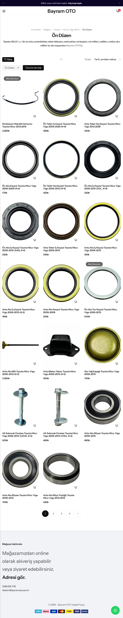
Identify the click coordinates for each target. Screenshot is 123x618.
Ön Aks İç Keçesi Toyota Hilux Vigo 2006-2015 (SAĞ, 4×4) (20, 249)
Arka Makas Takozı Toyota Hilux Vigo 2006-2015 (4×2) (59, 373)
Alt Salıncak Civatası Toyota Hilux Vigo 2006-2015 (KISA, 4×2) (60, 434)
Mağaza (47, 29)
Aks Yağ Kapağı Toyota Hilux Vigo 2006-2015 (101, 373)
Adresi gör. (14, 577)
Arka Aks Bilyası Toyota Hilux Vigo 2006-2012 (20, 496)
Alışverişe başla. (75, 3)
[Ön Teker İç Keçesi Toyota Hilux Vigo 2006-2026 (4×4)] (61, 97)
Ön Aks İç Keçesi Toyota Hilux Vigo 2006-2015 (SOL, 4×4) (102, 187)
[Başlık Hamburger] (5, 11)
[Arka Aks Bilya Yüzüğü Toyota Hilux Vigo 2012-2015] (61, 469)
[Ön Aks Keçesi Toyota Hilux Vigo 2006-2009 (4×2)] (20, 159)
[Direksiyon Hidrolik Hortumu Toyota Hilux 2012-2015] (20, 97)
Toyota (57, 29)
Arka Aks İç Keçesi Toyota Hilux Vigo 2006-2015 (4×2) (18, 311)
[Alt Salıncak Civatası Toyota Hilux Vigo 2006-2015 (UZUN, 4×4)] (20, 407)
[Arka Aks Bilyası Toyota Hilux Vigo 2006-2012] (20, 469)
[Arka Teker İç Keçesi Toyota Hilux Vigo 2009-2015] (61, 221)
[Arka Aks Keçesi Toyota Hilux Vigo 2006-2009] (61, 283)
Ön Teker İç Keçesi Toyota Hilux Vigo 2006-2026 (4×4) (59, 125)
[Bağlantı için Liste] (61, 59)
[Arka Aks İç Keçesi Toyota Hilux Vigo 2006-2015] (102, 221)
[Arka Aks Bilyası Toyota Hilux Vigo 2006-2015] (102, 407)
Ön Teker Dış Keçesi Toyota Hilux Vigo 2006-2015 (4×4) (60, 187)
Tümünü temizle (33, 67)
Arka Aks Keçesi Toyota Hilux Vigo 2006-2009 (61, 311)
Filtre (9, 59)
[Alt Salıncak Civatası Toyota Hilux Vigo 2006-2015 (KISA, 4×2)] (61, 407)
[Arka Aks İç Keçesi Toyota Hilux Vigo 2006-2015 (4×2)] (20, 283)
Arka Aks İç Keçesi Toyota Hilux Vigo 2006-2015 (100, 249)
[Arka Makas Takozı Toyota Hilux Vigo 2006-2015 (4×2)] (61, 345)
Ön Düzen (9, 67)
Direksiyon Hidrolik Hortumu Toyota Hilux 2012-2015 (17, 125)
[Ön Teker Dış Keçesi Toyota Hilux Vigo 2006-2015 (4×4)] (61, 159)
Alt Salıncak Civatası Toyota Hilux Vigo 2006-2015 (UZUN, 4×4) (19, 434)
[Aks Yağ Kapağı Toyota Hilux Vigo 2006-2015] (102, 345)
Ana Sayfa (35, 29)
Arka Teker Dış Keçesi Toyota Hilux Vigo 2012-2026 (102, 125)
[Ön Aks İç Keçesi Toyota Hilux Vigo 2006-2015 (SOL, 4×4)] (102, 159)
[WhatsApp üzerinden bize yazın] (115, 610)
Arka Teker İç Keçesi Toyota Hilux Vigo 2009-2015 (60, 249)
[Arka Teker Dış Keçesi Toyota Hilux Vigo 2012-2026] (102, 97)
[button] (3, 3)
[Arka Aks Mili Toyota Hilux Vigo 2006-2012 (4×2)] (20, 345)
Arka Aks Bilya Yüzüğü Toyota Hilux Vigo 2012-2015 (58, 496)
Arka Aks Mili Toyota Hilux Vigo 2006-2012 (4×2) (18, 373)
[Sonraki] (77, 513)
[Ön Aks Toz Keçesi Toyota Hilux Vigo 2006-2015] (102, 283)
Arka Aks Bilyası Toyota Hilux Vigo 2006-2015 (102, 434)
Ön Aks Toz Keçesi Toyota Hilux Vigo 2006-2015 (100, 311)
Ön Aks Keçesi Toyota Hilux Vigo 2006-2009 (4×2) (19, 187)
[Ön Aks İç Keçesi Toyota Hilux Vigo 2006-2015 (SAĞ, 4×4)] (20, 221)
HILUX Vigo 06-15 (71, 29)
